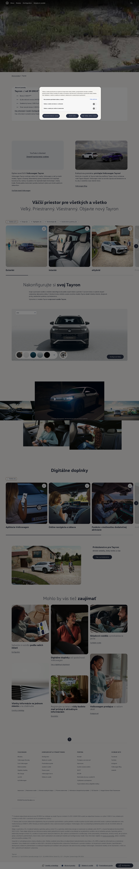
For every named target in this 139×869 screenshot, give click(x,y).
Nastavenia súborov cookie (51, 115)
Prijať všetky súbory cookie (89, 115)
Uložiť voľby (72, 115)
